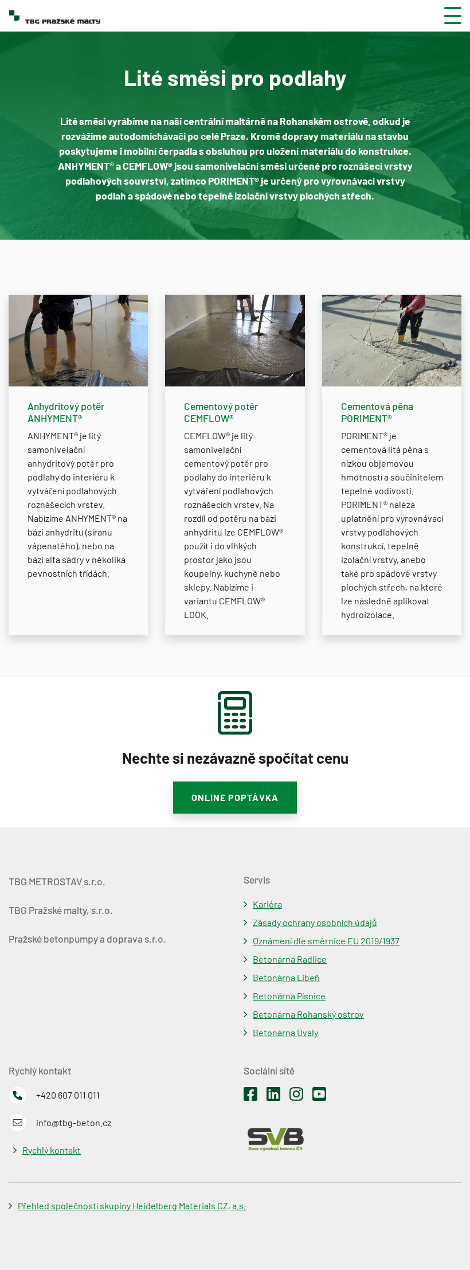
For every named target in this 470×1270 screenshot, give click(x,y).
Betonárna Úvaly (285, 1032)
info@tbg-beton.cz (73, 1122)
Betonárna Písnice (289, 995)
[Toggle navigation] (448, 15)
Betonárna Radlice (290, 959)
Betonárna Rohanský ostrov (308, 1014)
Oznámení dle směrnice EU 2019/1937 (326, 940)
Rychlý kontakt (51, 1149)
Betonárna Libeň (286, 977)
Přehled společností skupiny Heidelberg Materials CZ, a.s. (132, 1205)
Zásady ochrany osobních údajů (315, 922)
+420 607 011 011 (68, 1094)
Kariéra (267, 903)
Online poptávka (235, 797)
